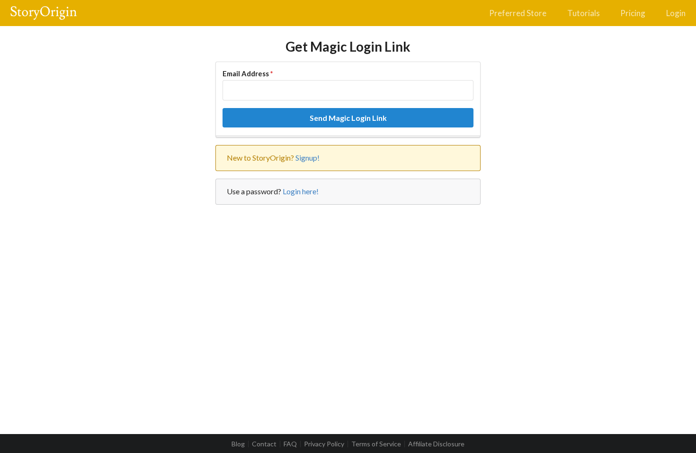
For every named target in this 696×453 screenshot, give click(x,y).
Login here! (301, 191)
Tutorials (583, 13)
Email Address (248, 73)
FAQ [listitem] (290, 444)
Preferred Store (517, 13)
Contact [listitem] (264, 444)
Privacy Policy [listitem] (324, 444)
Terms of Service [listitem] (376, 444)
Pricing (632, 13)
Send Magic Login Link (348, 117)
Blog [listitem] (238, 444)
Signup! (307, 157)
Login (676, 13)
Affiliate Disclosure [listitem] (436, 444)
